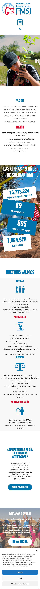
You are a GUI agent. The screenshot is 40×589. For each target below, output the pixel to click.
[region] (20, 60)
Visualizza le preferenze (20, 584)
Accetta (20, 572)
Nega (20, 578)
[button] (37, 550)
